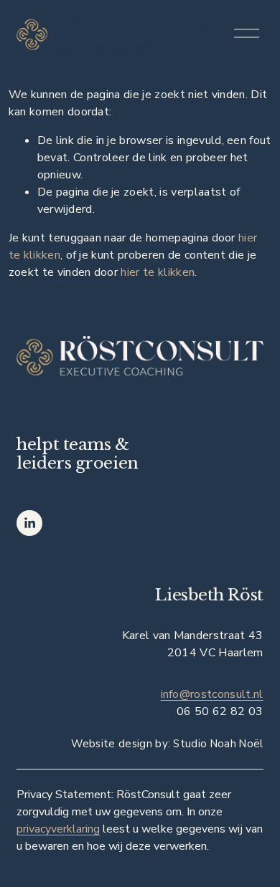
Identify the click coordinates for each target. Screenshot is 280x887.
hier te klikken (158, 272)
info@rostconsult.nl (212, 694)
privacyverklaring (58, 829)
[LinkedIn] (29, 523)
